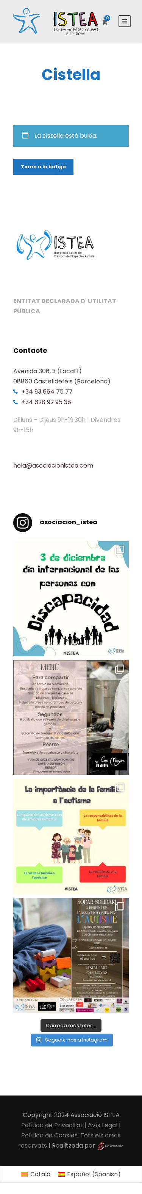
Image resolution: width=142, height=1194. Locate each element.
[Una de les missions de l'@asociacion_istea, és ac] (71, 836)
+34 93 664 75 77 (47, 391)
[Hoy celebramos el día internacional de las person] (71, 598)
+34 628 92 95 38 (46, 402)
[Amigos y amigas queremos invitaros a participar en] (71, 955)
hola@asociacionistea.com (53, 465)
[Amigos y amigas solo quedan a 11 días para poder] (71, 717)
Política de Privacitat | (54, 1125)
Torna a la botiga (43, 166)
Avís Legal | (104, 1125)
